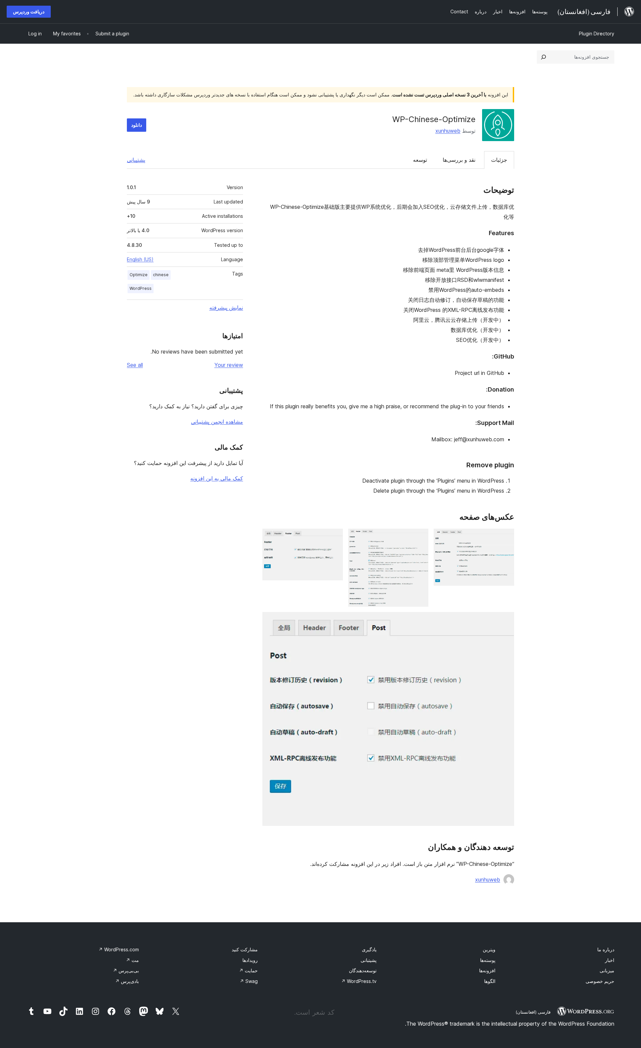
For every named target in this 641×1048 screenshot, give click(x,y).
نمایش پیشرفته (226, 307)
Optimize (139, 274)
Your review (228, 365)
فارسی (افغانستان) (533, 1012)
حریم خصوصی (600, 981)
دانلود (136, 125)
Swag (249, 981)
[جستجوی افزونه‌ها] (543, 57)
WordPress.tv (359, 981)
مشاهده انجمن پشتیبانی (217, 421)
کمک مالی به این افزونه (216, 478)
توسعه (420, 159)
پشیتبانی (369, 960)
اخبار (609, 960)
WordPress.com (118, 949)
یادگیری (369, 949)
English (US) (140, 259)
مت (132, 960)
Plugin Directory (596, 33)
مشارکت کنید (245, 949)
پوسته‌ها (487, 960)
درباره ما (605, 949)
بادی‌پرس (127, 981)
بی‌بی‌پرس (126, 970)
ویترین (489, 949)
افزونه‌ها (487, 970)
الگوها (489, 981)
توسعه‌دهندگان (363, 970)
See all (135, 365)
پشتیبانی (136, 159)
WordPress (141, 288)
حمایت (248, 970)
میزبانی (607, 970)
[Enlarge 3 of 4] (334, 537)
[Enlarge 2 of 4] (419, 537)
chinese (161, 274)
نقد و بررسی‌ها (459, 159)
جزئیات (499, 159)
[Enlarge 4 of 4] (505, 621)
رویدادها (250, 960)
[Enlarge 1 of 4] (505, 537)
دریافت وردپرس (28, 11)
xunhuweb (447, 130)
